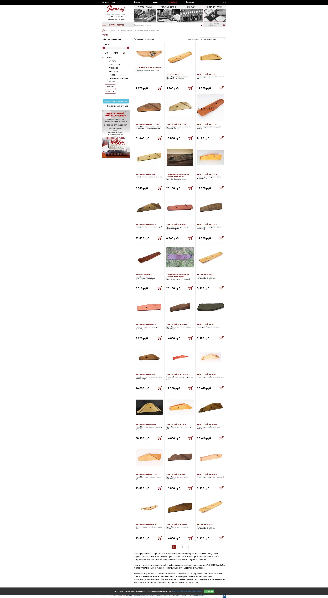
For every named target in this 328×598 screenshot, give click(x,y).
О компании (138, 2)
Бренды (109, 58)
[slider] (103, 48)
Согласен (209, 591)
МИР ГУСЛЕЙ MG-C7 (205, 324)
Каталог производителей (115, 101)
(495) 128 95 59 (116, 16)
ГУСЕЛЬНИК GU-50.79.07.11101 (149, 68)
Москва (113, 2)
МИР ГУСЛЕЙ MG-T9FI (206, 74)
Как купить (190, 2)
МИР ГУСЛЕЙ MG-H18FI (146, 424)
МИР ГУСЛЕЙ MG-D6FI (145, 174)
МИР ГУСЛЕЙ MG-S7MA (146, 324)
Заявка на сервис (115, 19)
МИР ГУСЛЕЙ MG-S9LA (207, 174)
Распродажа (172, 2)
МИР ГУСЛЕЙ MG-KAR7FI (146, 524)
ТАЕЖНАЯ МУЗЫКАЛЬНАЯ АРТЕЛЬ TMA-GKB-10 (177, 275)
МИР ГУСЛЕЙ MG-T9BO (146, 374)
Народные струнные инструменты (148, 31)
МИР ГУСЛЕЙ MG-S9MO (176, 524)
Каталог (103, 30)
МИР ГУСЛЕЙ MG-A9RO (176, 474)
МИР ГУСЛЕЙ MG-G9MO (207, 424)
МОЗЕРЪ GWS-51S (205, 524)
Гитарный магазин (126, 31)
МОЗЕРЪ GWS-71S (174, 74)
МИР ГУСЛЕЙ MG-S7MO (207, 124)
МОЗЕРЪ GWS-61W (144, 274)
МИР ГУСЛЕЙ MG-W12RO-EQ (148, 124)
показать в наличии (145, 39)
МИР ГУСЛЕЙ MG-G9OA (146, 224)
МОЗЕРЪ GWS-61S (205, 274)
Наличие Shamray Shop (117, 106)
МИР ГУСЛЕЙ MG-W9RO (176, 324)
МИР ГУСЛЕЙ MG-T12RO (176, 124)
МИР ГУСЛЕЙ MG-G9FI (206, 374)
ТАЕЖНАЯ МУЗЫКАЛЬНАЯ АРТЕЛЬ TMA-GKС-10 (177, 175)
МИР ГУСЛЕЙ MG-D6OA (207, 474)
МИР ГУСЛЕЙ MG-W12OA (146, 474)
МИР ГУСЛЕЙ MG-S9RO (207, 224)
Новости (155, 2)
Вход (224, 2)
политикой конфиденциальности (188, 591)
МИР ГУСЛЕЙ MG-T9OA (176, 424)
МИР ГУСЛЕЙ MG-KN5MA (177, 374)
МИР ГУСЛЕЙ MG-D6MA (176, 224)
